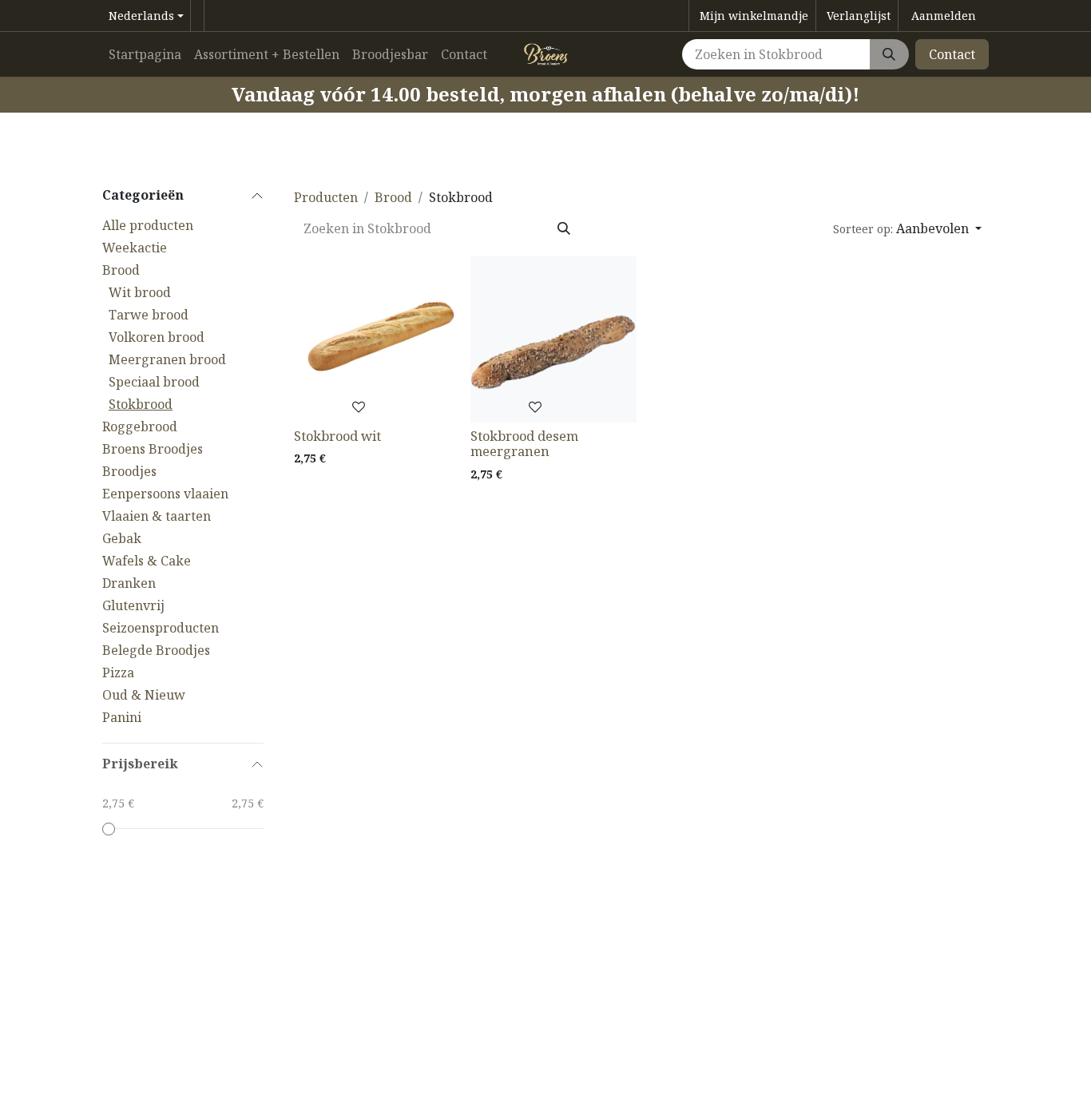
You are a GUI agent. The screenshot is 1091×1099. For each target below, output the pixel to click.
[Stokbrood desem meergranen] (553, 339)
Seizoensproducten (160, 628)
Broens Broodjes (152, 449)
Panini (121, 717)
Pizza (118, 672)
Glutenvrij (133, 605)
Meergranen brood (167, 359)
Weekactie (134, 247)
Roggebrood (139, 426)
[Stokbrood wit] (377, 339)
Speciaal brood (154, 382)
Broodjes (129, 471)
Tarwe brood (148, 314)
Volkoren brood (156, 337)
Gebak (121, 538)
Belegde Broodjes (156, 650)
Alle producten (147, 225)
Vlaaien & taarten (156, 516)
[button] (907, 228)
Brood (121, 270)
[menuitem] (145, 54)
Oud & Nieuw (143, 695)
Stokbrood (141, 404)
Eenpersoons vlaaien (165, 493)
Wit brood (140, 292)
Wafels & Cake (146, 560)
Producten (326, 197)
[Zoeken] (889, 54)
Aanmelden (943, 15)
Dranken (129, 583)
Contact (952, 54)
